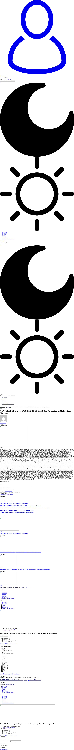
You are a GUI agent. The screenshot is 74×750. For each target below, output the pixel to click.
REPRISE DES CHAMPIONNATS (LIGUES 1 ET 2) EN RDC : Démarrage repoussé (17, 510)
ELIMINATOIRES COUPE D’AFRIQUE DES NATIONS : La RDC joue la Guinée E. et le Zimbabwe (20, 505)
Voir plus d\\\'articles (8, 79)
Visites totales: (5, 641)
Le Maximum (2, 75)
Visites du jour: (5, 638)
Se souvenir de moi (4, 745)
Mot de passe (2, 743)
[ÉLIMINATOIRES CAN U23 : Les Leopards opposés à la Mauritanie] (9, 530)
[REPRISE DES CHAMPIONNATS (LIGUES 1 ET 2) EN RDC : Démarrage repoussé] (8, 584)
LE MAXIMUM (3, 423)
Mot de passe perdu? (4, 749)
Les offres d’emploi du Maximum (10, 674)
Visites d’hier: (5, 639)
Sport (1, 408)
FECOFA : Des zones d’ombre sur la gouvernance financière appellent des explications (17, 512)
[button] (37, 600)
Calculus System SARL (10, 684)
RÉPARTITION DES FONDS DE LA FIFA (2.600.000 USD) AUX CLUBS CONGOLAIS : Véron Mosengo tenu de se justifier (25, 507)
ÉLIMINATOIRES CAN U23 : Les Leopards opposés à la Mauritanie (14, 503)
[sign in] (37, 73)
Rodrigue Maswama (8, 491)
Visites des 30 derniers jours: (7, 640)
